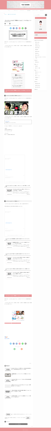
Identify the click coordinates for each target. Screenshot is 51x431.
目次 (17, 75)
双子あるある (38, 85)
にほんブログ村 (6, 338)
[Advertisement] (18, 17)
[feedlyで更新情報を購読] (14, 349)
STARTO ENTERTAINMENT (39, 40)
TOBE (36, 60)
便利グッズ (37, 77)
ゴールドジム (7, 121)
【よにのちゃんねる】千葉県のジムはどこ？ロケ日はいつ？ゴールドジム (17, 78)
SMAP (37, 49)
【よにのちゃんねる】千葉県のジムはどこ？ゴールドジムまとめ (17, 86)
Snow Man (37, 51)
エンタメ (37, 64)
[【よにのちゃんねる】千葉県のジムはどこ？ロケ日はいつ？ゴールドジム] (17, 28)
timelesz (37, 53)
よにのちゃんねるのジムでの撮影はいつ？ (18, 83)
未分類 (36, 89)
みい (40, 26)
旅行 (37, 79)
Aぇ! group (37, 42)
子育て (36, 81)
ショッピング (38, 75)
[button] (46, 15)
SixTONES (37, 47)
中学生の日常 (38, 83)
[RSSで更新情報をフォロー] (22, 349)
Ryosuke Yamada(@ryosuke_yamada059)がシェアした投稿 (15, 235)
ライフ (36, 70)
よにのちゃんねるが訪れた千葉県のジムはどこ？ (18, 81)
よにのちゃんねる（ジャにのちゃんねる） (41, 57)
